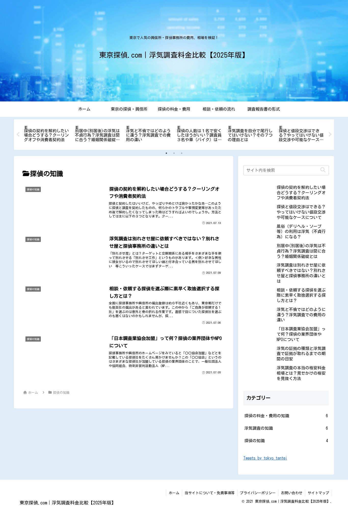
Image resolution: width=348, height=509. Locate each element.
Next (330, 134)
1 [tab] (166, 153)
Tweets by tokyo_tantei (265, 458)
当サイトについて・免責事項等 (210, 493)
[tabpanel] (47, 133)
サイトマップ (318, 493)
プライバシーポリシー (258, 493)
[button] (323, 170)
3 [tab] (181, 153)
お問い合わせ (291, 493)
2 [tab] (174, 153)
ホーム (174, 493)
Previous (17, 134)
